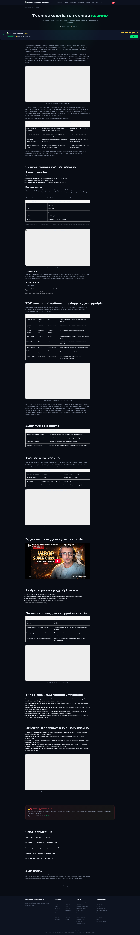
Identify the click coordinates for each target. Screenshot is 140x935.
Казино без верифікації (82, 906)
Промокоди (79, 921)
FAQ (102, 2)
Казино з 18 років (80, 917)
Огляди (66, 2)
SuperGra (67, 917)
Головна (27, 7)
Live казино (79, 912)
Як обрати (81, 2)
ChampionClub (68, 910)
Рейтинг (60, 2)
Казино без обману (81, 919)
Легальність (95, 2)
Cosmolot (67, 915)
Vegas (66, 906)
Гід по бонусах (100, 912)
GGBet (57, 917)
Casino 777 (68, 904)
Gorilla (56, 910)
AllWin (56, 904)
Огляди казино (100, 904)
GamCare (48, 816)
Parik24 (67, 919)
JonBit (56, 906)
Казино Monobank (80, 923)
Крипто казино (80, 910)
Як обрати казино (101, 908)
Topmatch (57, 919)
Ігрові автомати (80, 915)
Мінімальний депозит (81, 908)
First (56, 912)
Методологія (99, 917)
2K (55, 902)
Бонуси (88, 2)
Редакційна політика (101, 921)
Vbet (66, 902)
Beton (56, 915)
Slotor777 (67, 908)
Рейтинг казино (100, 902)
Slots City (57, 908)
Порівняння (73, 2)
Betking (67, 912)
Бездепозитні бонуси (81, 902)
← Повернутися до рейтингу (70, 886)
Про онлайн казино (101, 910)
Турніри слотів (79, 904)
